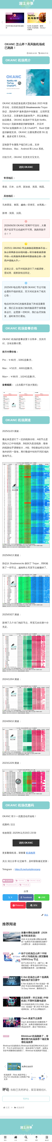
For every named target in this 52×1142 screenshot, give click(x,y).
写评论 (26, 1099)
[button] (34, 905)
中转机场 (25, 885)
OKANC (21, 881)
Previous (2, 22)
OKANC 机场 (35, 881)
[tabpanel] (16, 22)
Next (49, 22)
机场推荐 (30, 853)
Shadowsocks (11, 885)
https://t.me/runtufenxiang (27, 869)
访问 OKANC (26, 167)
